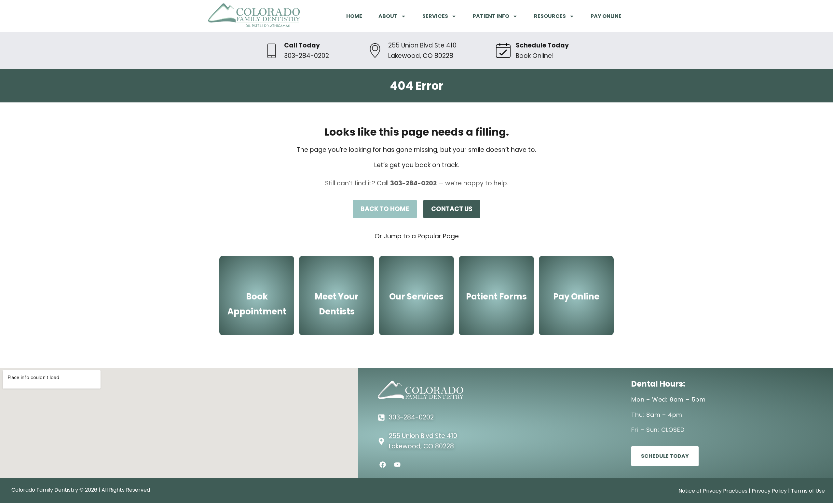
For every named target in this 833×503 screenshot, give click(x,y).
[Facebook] (382, 464)
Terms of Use (808, 491)
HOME (354, 16)
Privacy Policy (769, 491)
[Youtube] (397, 464)
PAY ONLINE (606, 16)
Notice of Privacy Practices (712, 491)
